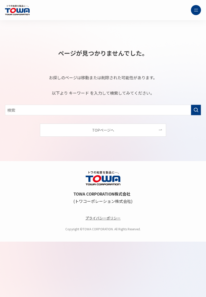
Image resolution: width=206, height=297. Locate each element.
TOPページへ (103, 130)
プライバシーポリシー (103, 217)
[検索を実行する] (196, 110)
